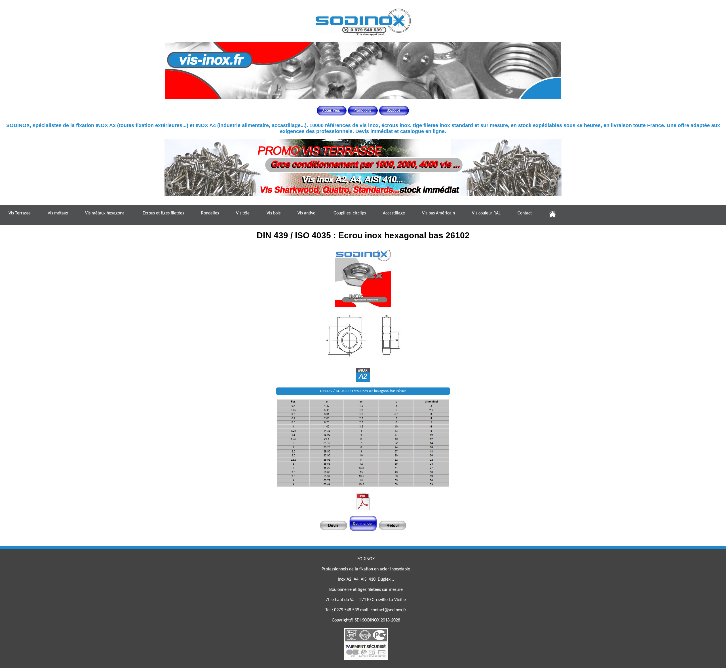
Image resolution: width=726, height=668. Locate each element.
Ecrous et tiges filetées (163, 213)
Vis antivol (306, 213)
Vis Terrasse (20, 213)
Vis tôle (243, 213)
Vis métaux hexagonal (105, 213)
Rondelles (210, 213)
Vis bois (273, 213)
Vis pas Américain (438, 213)
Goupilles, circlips (350, 213)
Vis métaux (58, 213)
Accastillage (394, 213)
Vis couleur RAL (486, 213)
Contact (525, 213)
